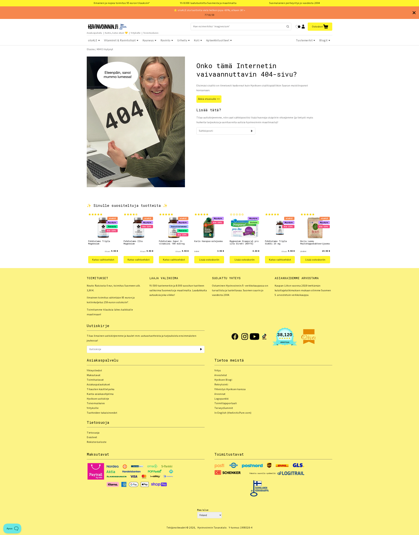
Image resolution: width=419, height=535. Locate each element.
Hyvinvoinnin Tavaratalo (212, 527)
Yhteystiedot (94, 370)
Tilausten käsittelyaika (100, 389)
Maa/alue (203, 509)
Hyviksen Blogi (223, 379)
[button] (320, 27)
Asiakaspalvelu (94, 32)
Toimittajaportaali (225, 403)
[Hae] (287, 26)
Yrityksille (135, 32)
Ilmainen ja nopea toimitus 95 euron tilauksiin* (122, 3)
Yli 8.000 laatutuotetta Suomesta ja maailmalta (208, 3)
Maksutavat (93, 375)
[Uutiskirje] (201, 349)
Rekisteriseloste (97, 442)
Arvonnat (220, 394)
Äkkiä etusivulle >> (209, 98)
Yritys (217, 370)
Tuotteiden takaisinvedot (102, 412)
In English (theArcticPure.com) (232, 412)
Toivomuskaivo (151, 32)
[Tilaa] (251, 130)
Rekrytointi (221, 384)
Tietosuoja (93, 432)
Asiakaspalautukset (98, 384)
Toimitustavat (95, 379)
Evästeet (92, 437)
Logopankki (221, 398)
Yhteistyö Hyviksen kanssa (230, 389)
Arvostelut (220, 375)
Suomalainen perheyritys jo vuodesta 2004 (294, 3)
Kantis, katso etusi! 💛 (116, 32)
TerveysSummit (223, 408)
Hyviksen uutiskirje (98, 398)
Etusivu (91, 49)
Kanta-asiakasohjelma (100, 394)
